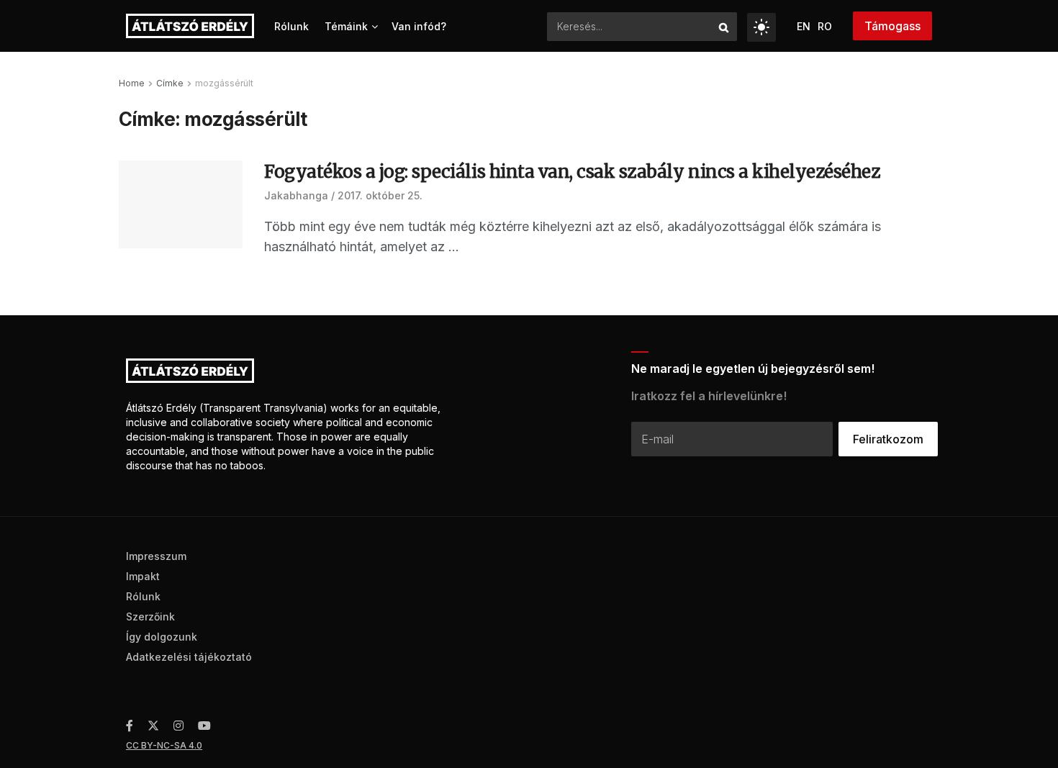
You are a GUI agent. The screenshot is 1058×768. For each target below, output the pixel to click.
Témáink (346, 26)
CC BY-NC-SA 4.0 (164, 745)
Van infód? (419, 26)
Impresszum (156, 556)
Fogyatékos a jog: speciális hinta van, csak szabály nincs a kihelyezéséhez (572, 172)
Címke (170, 83)
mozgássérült (224, 83)
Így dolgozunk (161, 637)
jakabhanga (296, 195)
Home (132, 83)
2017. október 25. (380, 195)
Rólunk (291, 26)
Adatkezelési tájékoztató (189, 657)
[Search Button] (724, 26)
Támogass (892, 26)
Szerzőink (150, 616)
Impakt (143, 576)
